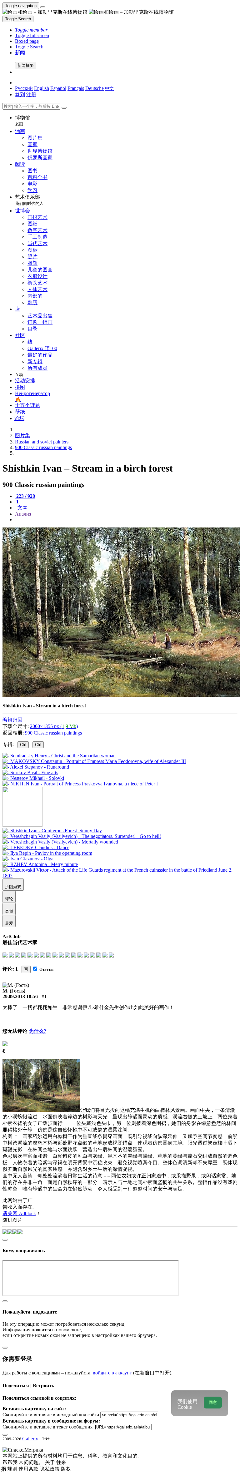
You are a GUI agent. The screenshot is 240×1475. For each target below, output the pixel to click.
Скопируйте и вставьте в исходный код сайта (50, 1414)
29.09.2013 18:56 (20, 996)
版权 (66, 1469)
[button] (31, 29)
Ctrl (23, 744)
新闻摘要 (26, 65)
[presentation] (126, 519)
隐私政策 (50, 1469)
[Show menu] (42, 7)
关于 (50, 1462)
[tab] (25, 496)
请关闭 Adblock (19, 1213)
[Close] (64, 108)
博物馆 (22, 120)
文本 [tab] (22, 507)
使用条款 (29, 1469)
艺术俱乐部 (29, 200)
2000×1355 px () (54, 726)
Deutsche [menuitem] (94, 88)
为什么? (37, 1031)
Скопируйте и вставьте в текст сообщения (47, 1426)
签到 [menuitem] (20, 94)
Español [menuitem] (58, 88)
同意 (213, 1402)
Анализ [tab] (23, 514)
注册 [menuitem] (31, 94)
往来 (61, 1462)
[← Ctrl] (80, 783)
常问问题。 (32, 1462)
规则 (12, 1469)
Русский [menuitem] (24, 88)
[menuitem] (109, 88)
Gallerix (30, 1438)
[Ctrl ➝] (52, 830)
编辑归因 (12, 719)
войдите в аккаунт (112, 1372)
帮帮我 (10, 1462)
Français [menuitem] (76, 88)
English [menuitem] (41, 88)
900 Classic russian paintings (53, 732)
